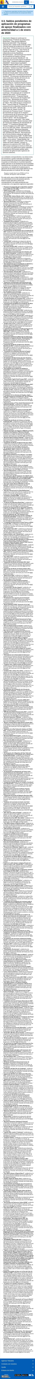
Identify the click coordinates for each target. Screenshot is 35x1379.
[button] (32, 2)
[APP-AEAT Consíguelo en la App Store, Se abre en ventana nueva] (25, 1375)
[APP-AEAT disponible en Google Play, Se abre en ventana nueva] (18, 1375)
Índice (6, 1376)
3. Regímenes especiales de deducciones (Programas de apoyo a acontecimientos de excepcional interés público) (18, 13)
